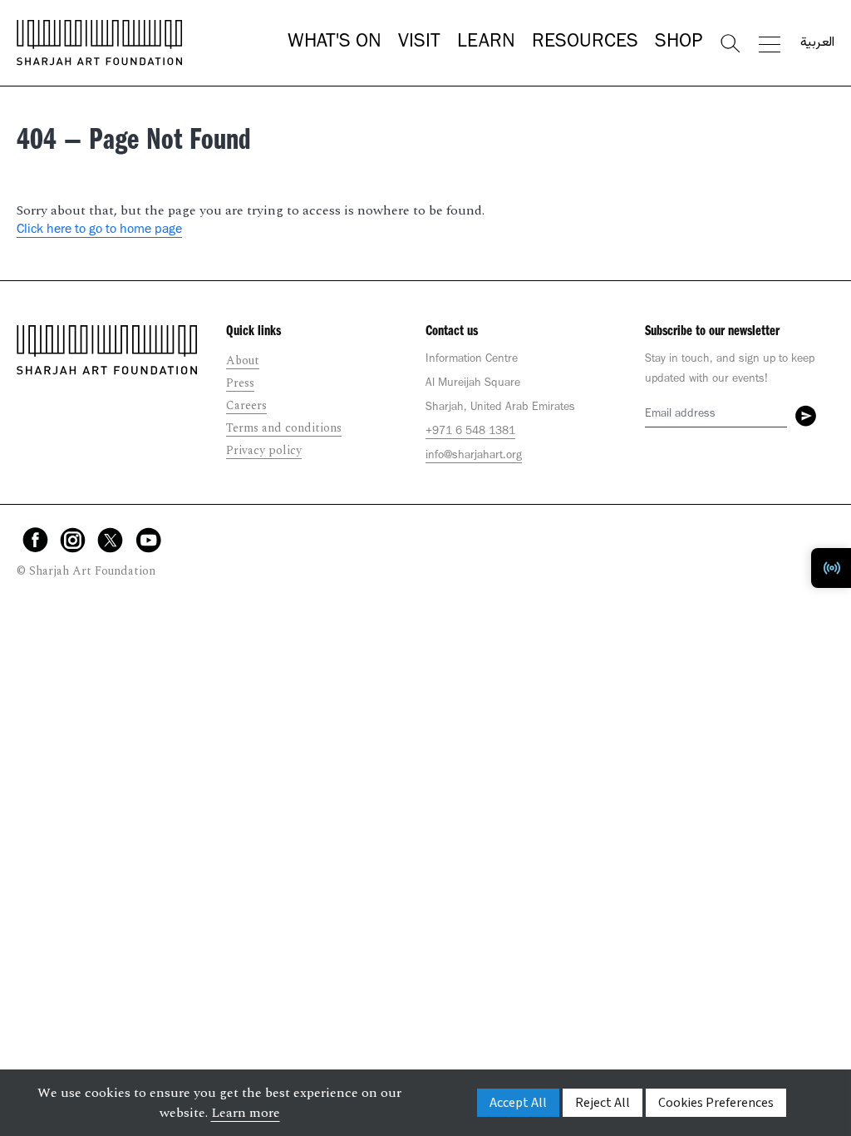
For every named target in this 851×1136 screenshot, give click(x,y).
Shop (678, 43)
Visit (419, 43)
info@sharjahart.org (474, 456)
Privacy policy (264, 450)
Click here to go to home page (99, 230)
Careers (246, 405)
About (242, 360)
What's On (334, 43)
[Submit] (805, 415)
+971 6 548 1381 (470, 432)
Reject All (602, 1103)
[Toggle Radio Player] (831, 568)
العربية (817, 43)
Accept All (518, 1103)
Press (240, 383)
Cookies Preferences (716, 1103)
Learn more (245, 1113)
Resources (585, 43)
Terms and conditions (284, 428)
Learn (486, 43)
